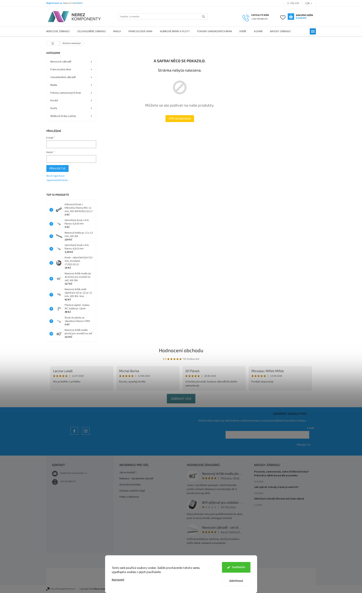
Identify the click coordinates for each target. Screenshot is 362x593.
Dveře (53, 108)
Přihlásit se (57, 168)
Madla (53, 85)
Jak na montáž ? (128, 472)
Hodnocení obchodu (181, 350)
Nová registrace (55, 176)
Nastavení (118, 579)
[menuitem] (58, 31)
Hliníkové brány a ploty (63, 116)
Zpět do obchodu (180, 118)
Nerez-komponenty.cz (74, 434)
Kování (54, 100)
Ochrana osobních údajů (132, 490)
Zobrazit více (181, 398)
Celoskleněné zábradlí (63, 77)
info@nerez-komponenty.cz (73, 473)
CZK (307, 3)
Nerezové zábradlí (60, 62)
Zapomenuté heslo (57, 180)
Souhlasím (238, 567)
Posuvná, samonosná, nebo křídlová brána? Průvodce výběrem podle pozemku (281, 473)
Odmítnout (236, 581)
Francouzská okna (60, 69)
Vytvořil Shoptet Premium (63, 589)
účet (79, 3)
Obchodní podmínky (130, 484)
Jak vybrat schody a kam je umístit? (276, 487)
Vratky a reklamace (129, 497)
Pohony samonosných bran (65, 93)
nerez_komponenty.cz (86, 434)
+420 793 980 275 (68, 481)
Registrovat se (54, 3)
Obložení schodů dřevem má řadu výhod (279, 499)
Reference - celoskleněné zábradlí (136, 478)
